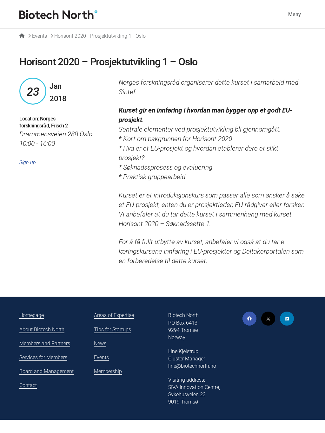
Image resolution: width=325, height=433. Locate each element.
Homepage (31, 315)
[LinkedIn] (287, 319)
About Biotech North (41, 329)
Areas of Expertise (114, 315)
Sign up (27, 162)
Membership (108, 371)
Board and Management (46, 371)
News (100, 343)
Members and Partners (44, 343)
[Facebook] (249, 319)
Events (101, 357)
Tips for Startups (112, 329)
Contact (28, 385)
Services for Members (43, 357)
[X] (268, 319)
